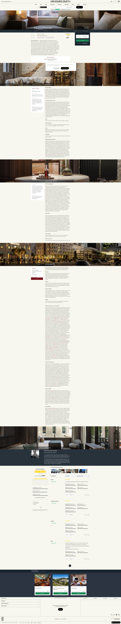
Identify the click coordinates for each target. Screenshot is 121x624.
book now (82, 40)
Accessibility (39, 622)
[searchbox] (50, 7)
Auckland (36, 26)
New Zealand (41, 26)
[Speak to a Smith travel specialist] (111, 1)
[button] (111, 1)
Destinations (67, 4)
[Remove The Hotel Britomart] (46, 7)
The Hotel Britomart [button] (42, 7)
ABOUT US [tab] (85, 598)
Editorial (78, 4)
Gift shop (84, 4)
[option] (42, 584)
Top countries (3, 598)
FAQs (23, 622)
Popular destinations (4, 603)
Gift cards (35, 622)
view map (37, 278)
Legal (20, 622)
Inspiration (59, 4)
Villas (41, 4)
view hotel (42, 593)
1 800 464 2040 (84, 43)
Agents (28, 622)
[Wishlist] (113, 1)
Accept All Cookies (65, 68)
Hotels (36, 4)
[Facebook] (114, 615)
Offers (46, 4)
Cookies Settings (56, 68)
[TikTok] (119, 615)
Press (25, 622)
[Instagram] (111, 615)
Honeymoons (52, 4)
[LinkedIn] (116, 615)
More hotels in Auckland (41, 37)
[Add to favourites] (32, 28)
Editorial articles (4, 605)
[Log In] (118, 1)
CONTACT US (115, 598)
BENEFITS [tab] (95, 598)
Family (73, 4)
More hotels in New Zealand (50, 37)
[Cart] (115, 1)
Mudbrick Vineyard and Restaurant (58, 589)
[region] (60, 66)
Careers (31, 622)
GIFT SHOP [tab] (105, 598)
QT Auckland (74, 588)
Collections (3, 600)
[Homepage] (60, 1)
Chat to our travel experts (116, 622)
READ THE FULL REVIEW (56, 463)
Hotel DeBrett (38, 588)
